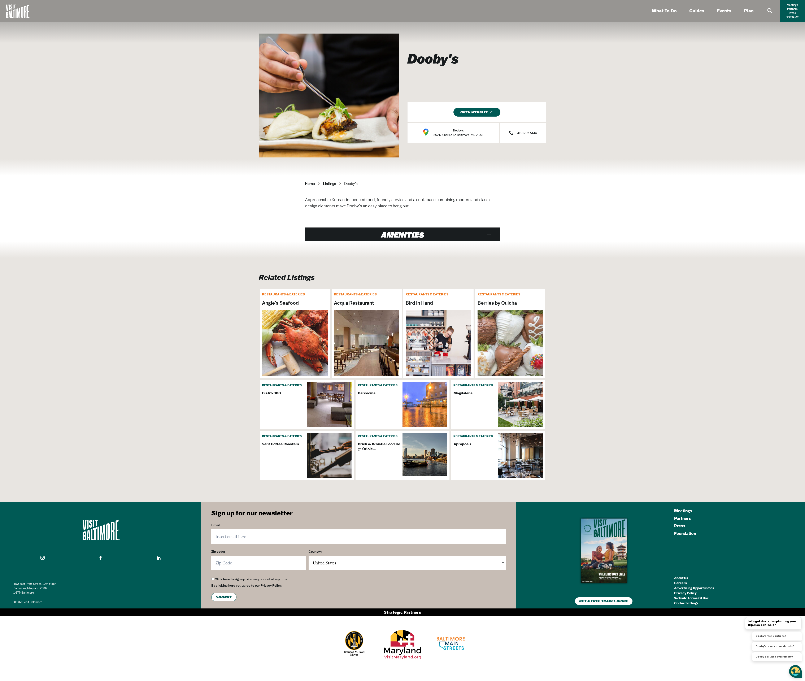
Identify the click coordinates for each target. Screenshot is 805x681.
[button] (42, 557)
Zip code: (218, 552)
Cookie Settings (686, 603)
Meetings (792, 5)
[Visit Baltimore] (100, 530)
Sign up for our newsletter (252, 513)
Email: (216, 525)
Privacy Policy (271, 586)
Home (310, 183)
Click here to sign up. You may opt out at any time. (251, 579)
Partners (792, 9)
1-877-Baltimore (23, 592)
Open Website (474, 112)
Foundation (792, 16)
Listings (329, 183)
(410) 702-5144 (527, 133)
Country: (315, 552)
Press (792, 13)
